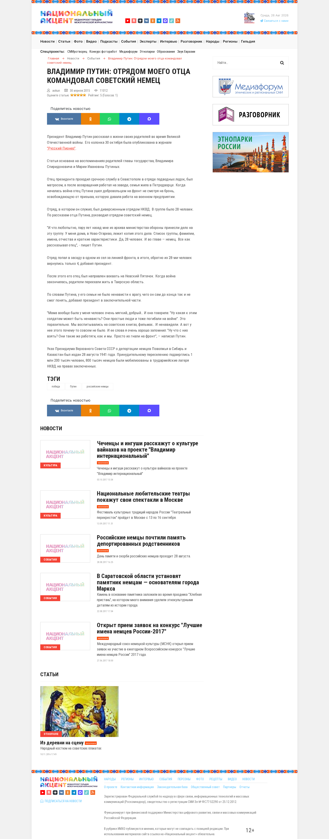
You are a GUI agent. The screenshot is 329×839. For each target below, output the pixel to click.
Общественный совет (205, 787)
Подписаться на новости (62, 801)
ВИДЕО (232, 779)
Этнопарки (147, 52)
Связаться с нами (275, 20)
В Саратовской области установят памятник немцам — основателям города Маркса (148, 582)
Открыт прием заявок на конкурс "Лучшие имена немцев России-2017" (149, 628)
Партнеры (229, 787)
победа (56, 386)
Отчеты (244, 787)
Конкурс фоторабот (103, 52)
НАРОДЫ (110, 779)
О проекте (110, 787)
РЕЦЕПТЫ (215, 779)
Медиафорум (128, 52)
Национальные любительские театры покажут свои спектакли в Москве (143, 496)
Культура (50, 465)
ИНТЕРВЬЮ (146, 779)
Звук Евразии (186, 52)
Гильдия (248, 41)
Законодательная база (172, 787)
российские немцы (98, 386)
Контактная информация (137, 787)
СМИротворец (77, 52)
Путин (73, 386)
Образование (166, 52)
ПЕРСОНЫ (184, 779)
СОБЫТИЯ (165, 779)
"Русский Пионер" (61, 148)
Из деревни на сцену (62, 743)
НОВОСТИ (248, 779)
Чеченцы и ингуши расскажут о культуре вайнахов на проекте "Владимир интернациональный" (147, 449)
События (50, 559)
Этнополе (51, 734)
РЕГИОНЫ (127, 779)
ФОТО (200, 779)
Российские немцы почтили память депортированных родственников (141, 540)
